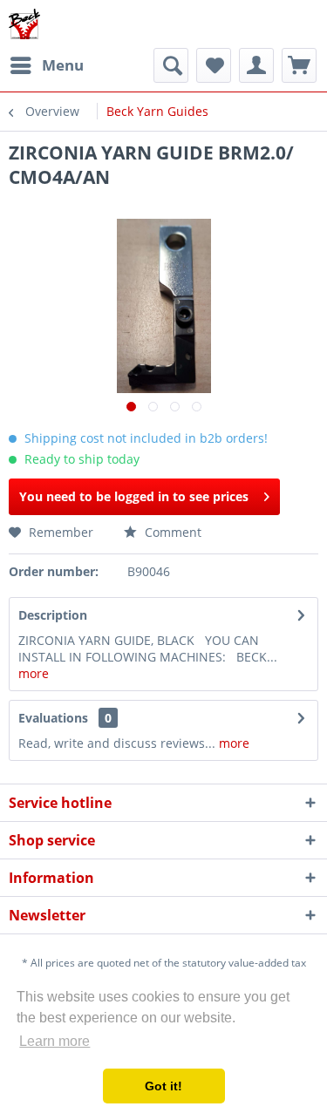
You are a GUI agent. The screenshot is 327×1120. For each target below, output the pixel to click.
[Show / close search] (170, 65)
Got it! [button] (163, 1086)
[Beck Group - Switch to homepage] (24, 24)
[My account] (256, 65)
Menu (63, 65)
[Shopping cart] (299, 65)
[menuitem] (46, 65)
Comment (171, 532)
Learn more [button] (54, 1041)
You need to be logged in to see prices (134, 496)
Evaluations (53, 717)
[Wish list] (213, 65)
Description (52, 615)
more (33, 673)
